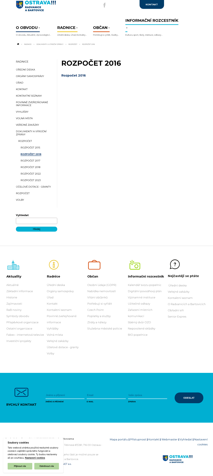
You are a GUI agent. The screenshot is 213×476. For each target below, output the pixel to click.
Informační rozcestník (146, 276)
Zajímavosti (14, 303)
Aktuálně (12, 285)
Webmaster (169, 439)
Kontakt (52, 303)
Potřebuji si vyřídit (99, 303)
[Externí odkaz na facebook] (104, 5)
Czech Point (95, 309)
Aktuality (13, 276)
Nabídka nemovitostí (101, 291)
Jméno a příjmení (55, 402)
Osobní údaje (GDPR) (101, 285)
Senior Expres (177, 316)
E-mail (90, 402)
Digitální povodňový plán (145, 291)
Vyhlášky (52, 328)
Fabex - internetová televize (25, 334)
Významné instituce (141, 297)
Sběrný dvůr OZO (139, 322)
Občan (92, 276)
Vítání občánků (97, 297)
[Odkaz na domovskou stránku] (18, 44)
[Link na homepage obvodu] (185, 462)
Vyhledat (22, 215)
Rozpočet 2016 (73, 75)
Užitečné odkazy (139, 303)
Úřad (50, 297)
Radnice (27, 44)
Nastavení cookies (35, 457)
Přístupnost (138, 439)
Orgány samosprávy (60, 291)
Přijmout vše (20, 466)
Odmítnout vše (46, 466)
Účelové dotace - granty (63, 347)
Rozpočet (73, 44)
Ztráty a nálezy (96, 322)
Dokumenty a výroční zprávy (49, 44)
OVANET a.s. (64, 463)
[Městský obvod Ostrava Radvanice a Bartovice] (46, 7)
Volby (50, 353)
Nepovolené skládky (141, 328)
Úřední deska (56, 285)
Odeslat (188, 398)
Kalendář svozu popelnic (144, 285)
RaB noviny (14, 309)
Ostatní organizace (19, 328)
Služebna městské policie (104, 328)
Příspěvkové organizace (22, 322)
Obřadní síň (176, 310)
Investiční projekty (18, 341)
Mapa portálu (119, 439)
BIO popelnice (138, 334)
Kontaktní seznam (59, 309)
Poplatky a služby (99, 316)
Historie (11, 297)
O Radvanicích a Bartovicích (187, 304)
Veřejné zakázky (57, 341)
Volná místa (55, 334)
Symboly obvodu (17, 316)
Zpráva (132, 402)
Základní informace (19, 291)
